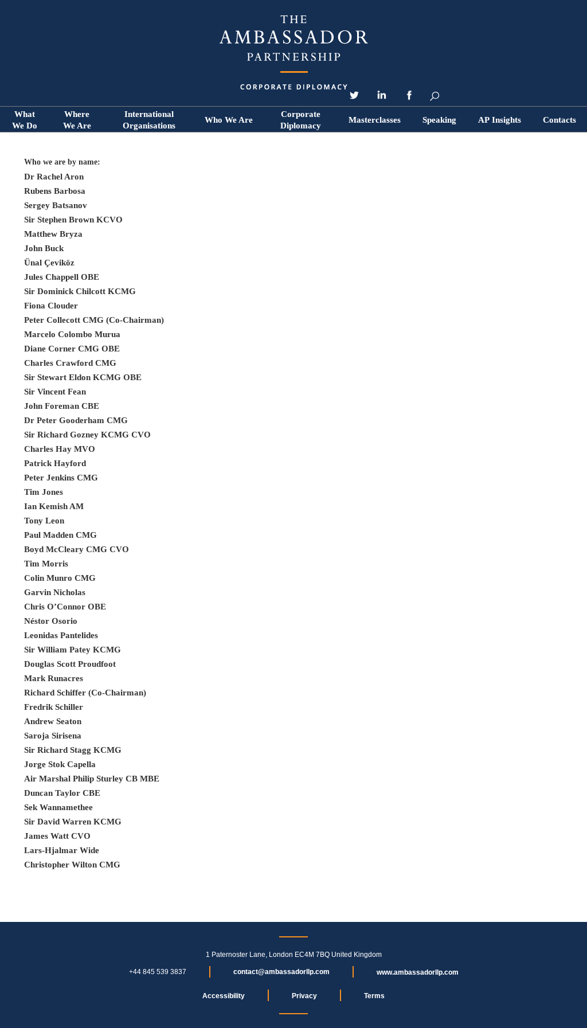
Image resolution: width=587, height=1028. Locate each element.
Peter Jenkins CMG (61, 477)
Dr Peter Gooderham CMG (76, 420)
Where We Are (77, 120)
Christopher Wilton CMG (72, 864)
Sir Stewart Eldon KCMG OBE (83, 377)
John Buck (44, 248)
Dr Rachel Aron (54, 176)
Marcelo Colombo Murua (72, 334)
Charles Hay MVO (59, 449)
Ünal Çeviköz (49, 262)
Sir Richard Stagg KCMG (73, 750)
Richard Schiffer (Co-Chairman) (85, 692)
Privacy (304, 996)
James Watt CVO (57, 836)
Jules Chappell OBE (61, 277)
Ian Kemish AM (54, 506)
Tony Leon (44, 520)
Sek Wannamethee (58, 807)
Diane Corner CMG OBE (72, 348)
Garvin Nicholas (54, 592)
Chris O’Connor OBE (65, 606)
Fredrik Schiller (53, 707)
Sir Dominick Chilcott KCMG (80, 291)
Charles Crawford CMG (70, 363)
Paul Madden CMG (60, 535)
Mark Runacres (53, 678)
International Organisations (149, 120)
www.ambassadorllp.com (418, 972)
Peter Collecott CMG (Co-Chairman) (94, 320)
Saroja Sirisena (52, 735)
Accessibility (223, 996)
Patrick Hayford (55, 463)
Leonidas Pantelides (61, 635)
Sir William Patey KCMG (72, 649)
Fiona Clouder (51, 305)
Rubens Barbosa (54, 191)
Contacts (559, 119)
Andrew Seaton (52, 721)
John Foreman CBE (61, 406)
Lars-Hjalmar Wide (61, 850)
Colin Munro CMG (60, 578)
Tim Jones (43, 492)
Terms (374, 996)
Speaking (439, 119)
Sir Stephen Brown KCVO (73, 219)
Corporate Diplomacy (300, 120)
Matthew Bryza (53, 234)
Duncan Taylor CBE (62, 793)
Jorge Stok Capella (60, 764)
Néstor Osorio (50, 621)
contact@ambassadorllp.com (281, 972)
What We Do (24, 120)
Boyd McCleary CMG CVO (76, 549)
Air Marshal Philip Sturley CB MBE (91, 778)
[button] (229, 119)
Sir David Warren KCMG (73, 821)
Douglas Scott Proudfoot (70, 664)
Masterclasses (375, 119)
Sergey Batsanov (55, 205)
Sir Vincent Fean (55, 391)
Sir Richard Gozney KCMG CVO (87, 434)
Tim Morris (46, 563)
